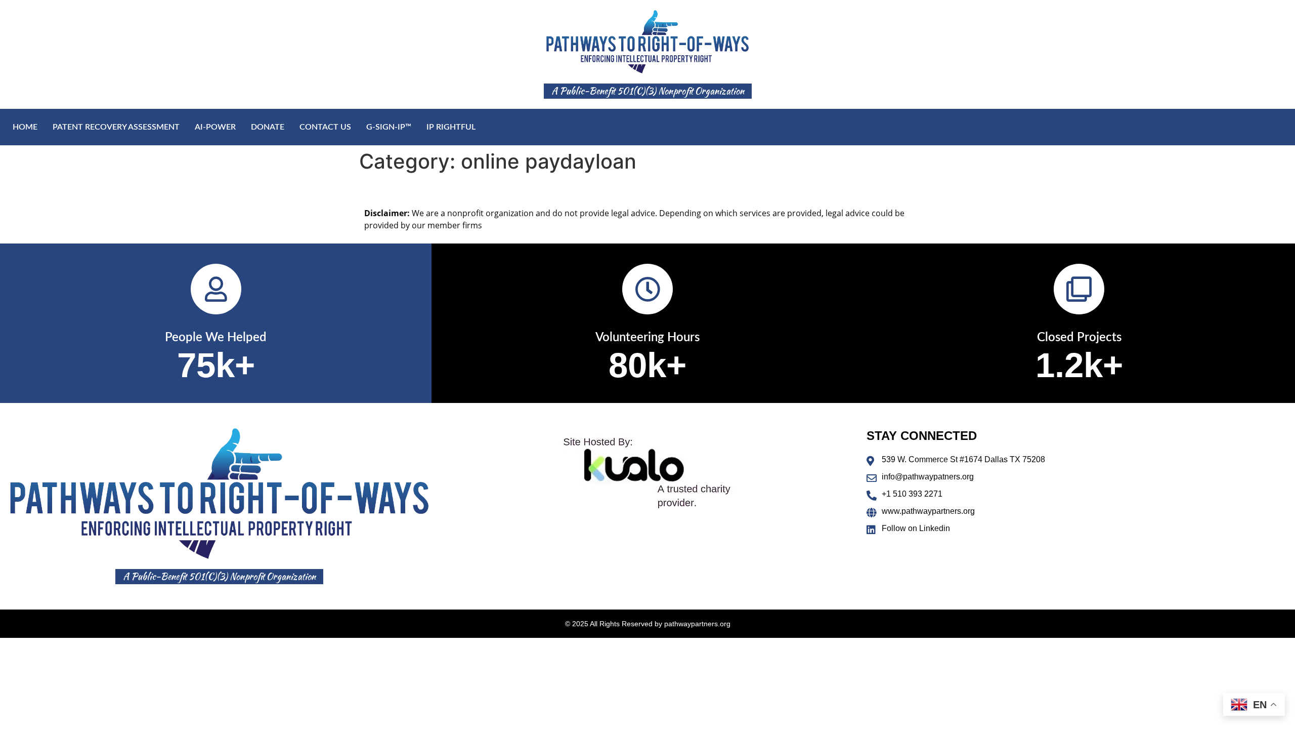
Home (25, 127)
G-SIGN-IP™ (388, 127)
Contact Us (325, 127)
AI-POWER (215, 127)
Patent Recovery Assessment (116, 127)
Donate (267, 127)
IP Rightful (451, 127)
